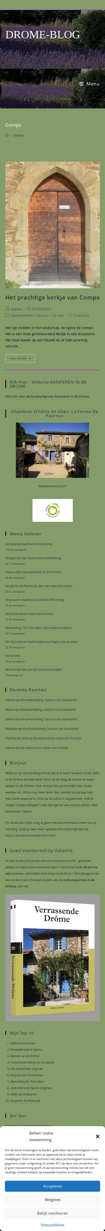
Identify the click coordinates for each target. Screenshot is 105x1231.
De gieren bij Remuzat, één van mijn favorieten (39, 586)
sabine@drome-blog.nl (41, 873)
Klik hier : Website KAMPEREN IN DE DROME (48, 384)
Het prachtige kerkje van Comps (52, 297)
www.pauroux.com (52, 486)
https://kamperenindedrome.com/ (30, 835)
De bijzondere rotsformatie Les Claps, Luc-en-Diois (41, 641)
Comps (18, 135)
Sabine (16, 309)
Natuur (43, 315)
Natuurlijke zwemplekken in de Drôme (33, 572)
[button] (97, 1136)
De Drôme (12, 655)
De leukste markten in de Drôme (28, 544)
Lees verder (22, 359)
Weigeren (53, 1199)
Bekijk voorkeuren (52, 1213)
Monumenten (22, 315)
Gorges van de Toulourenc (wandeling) (33, 558)
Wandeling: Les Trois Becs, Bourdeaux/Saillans (38, 627)
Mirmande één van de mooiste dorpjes (33, 669)
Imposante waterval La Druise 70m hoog (34, 599)
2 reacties (82, 315)
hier (25, 886)
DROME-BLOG (42, 34)
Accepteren (52, 1186)
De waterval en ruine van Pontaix (29, 613)
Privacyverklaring (52, 1224)
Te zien (58, 315)
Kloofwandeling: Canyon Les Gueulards (49, 700)
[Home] (7, 135)
